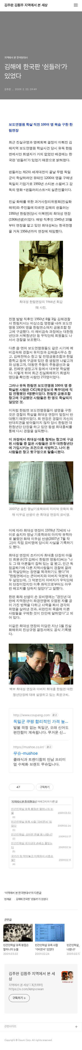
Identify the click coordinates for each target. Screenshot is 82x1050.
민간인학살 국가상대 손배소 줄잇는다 (31, 845)
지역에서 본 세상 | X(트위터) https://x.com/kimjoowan (26, 987)
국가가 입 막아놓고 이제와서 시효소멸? (32, 858)
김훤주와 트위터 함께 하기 (19, 1041)
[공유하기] (24, 787)
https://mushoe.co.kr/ (28, 747)
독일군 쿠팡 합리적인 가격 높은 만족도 (39, 721)
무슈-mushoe (25, 753)
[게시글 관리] (29, 787)
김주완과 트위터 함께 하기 (19, 1034)
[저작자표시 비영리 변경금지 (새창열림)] (59, 787)
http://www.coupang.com (31, 715)
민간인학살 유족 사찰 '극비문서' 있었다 (31, 823)
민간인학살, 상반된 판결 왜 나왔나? (31, 834)
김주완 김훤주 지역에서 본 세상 (26, 5)
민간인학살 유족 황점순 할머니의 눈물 (32, 810)
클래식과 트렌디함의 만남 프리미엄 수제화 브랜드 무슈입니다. (39, 761)
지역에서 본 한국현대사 (24, 801)
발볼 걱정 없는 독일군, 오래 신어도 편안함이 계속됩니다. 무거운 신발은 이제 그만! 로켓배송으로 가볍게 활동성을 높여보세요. (41, 730)
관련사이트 (10, 1026)
